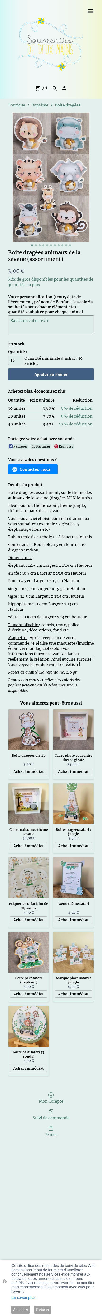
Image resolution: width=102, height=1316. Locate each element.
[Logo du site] (51, 46)
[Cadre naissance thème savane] (28, 803)
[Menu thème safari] (73, 877)
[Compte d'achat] (64, 88)
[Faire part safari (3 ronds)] (28, 1026)
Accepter (20, 1310)
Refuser (42, 1310)
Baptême (40, 105)
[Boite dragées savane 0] (51, 177)
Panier (51, 1134)
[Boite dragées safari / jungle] (73, 803)
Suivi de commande (51, 1117)
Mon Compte (51, 1101)
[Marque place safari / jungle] (73, 952)
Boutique (16, 105)
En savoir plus (23, 1298)
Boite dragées (67, 105)
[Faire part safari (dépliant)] (28, 952)
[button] (55, 88)
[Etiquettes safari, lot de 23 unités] (28, 877)
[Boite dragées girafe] (28, 729)
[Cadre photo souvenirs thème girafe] (73, 729)
